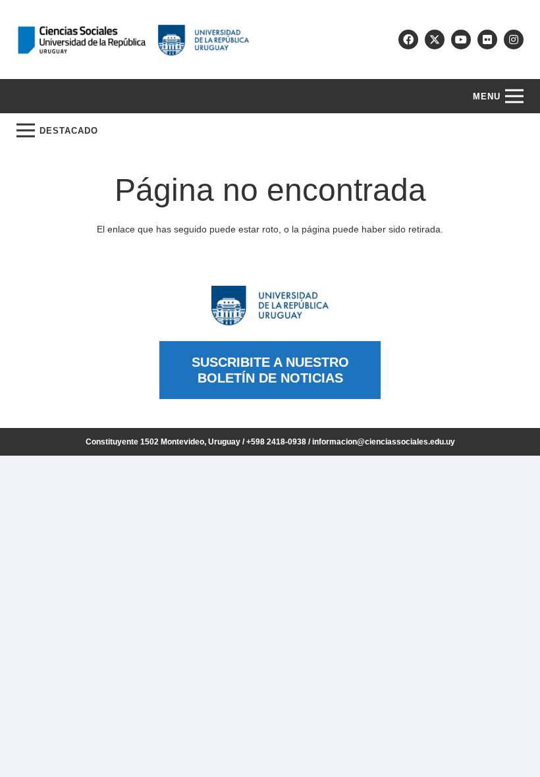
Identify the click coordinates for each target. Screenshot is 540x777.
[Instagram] (514, 39)
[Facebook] (408, 39)
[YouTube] (461, 39)
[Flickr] (487, 39)
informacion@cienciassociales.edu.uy (383, 441)
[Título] (435, 39)
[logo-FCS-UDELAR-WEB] (133, 40)
